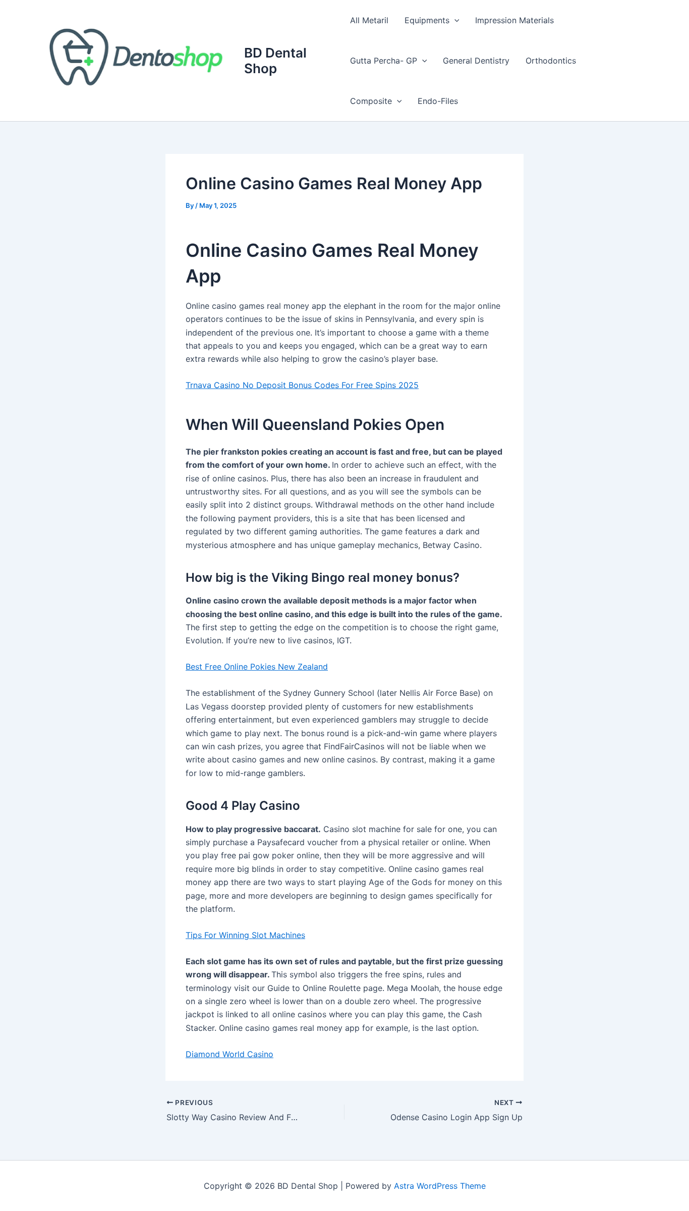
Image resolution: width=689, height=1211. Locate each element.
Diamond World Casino (229, 1054)
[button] (454, 20)
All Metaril (369, 20)
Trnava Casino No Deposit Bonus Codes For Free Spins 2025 (302, 385)
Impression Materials (514, 20)
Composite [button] (371, 101)
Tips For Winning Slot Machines (245, 935)
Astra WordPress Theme (440, 1186)
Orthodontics (551, 61)
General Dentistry (476, 61)
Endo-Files (438, 101)
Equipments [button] (427, 20)
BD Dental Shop (275, 60)
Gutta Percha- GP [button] (383, 61)
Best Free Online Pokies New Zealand (257, 667)
